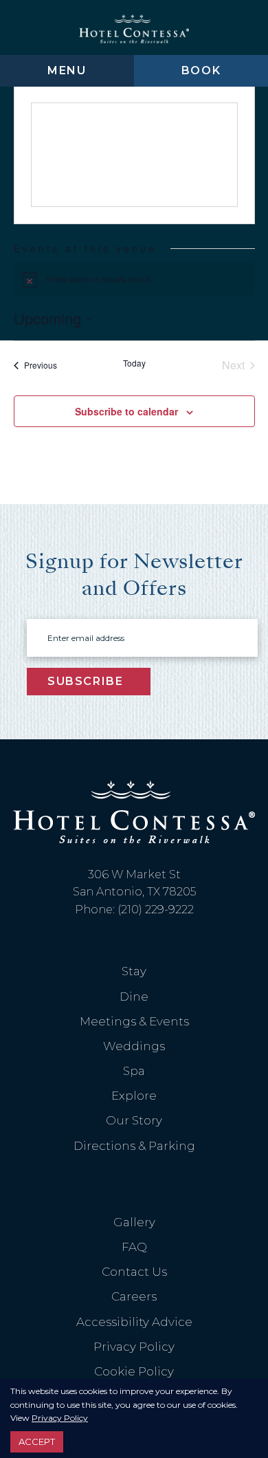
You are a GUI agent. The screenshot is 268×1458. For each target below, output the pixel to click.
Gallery (134, 1222)
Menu (66, 70)
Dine (134, 996)
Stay (134, 971)
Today (134, 363)
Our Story (134, 1120)
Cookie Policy (134, 1371)
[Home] (134, 27)
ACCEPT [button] (37, 1441)
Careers (134, 1296)
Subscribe (85, 681)
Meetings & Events (134, 1021)
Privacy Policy (134, 1346)
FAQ (134, 1247)
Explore (134, 1095)
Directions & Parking (134, 1146)
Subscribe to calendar (126, 411)
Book (201, 70)
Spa (134, 1071)
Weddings (134, 1046)
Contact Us (134, 1272)
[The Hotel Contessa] (134, 812)
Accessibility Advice (134, 1322)
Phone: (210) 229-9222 (134, 909)
